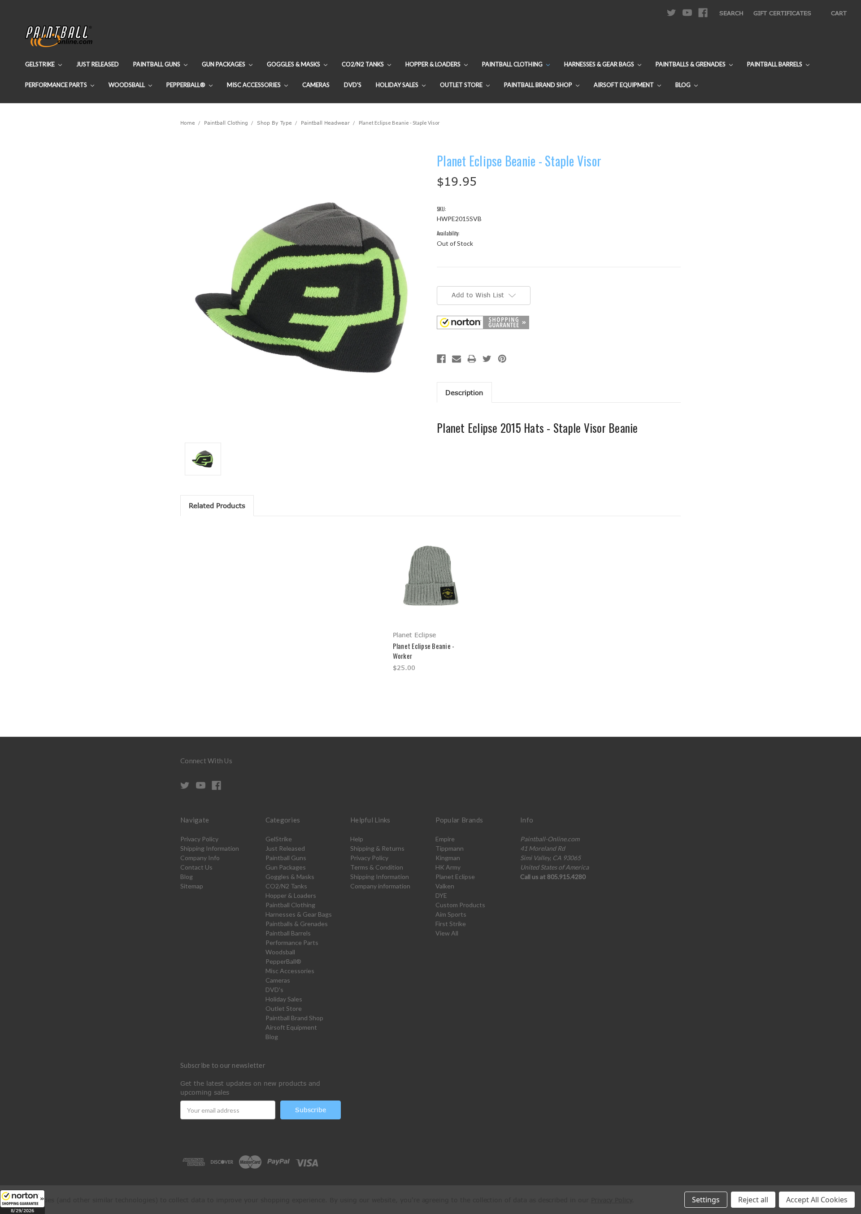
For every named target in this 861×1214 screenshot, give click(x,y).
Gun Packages (224, 64)
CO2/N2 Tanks (363, 64)
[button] (22, 1202)
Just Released (97, 64)
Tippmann (449, 848)
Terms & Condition (376, 867)
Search (731, 13)
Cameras (316, 84)
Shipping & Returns (377, 848)
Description (464, 392)
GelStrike (40, 64)
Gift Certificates (782, 13)
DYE (441, 895)
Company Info (200, 858)
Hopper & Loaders (433, 64)
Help (356, 839)
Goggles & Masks (294, 64)
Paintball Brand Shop (539, 84)
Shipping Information (209, 848)
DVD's (352, 84)
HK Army (448, 867)
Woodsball (127, 84)
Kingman (447, 858)
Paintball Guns (157, 64)
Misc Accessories (254, 84)
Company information (380, 886)
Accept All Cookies (817, 1200)
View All (446, 933)
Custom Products (460, 905)
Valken (444, 886)
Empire (445, 839)
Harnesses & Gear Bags (599, 64)
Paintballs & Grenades (691, 64)
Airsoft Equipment (624, 84)
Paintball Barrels (775, 64)
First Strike (450, 923)
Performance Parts (56, 84)
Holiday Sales (398, 84)
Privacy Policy (199, 839)
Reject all (753, 1200)
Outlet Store (462, 84)
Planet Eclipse (455, 876)
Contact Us (196, 867)
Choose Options (431, 583)
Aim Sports (450, 914)
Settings (706, 1200)
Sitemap (191, 886)
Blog (683, 84)
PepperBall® (186, 84)
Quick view (430, 567)
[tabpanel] (430, 601)
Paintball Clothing (513, 64)
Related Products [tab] (217, 505)
